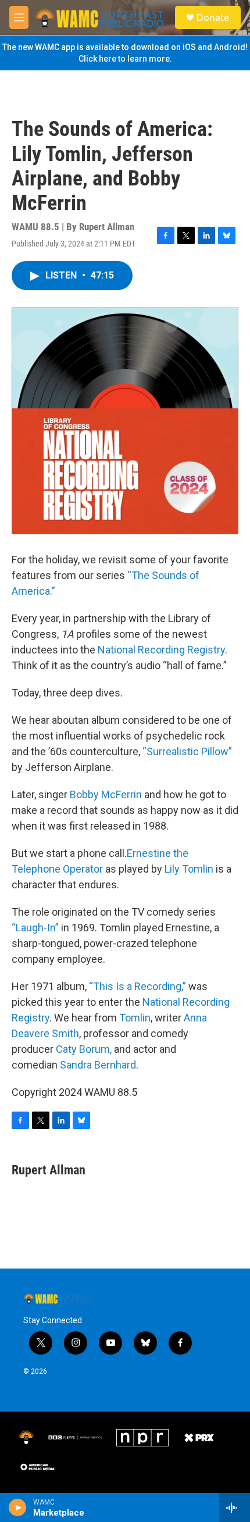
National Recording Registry (161, 650)
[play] (17, 1507)
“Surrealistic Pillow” (187, 751)
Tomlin (135, 1018)
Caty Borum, (84, 1049)
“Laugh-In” (35, 927)
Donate (213, 17)
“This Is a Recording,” (137, 986)
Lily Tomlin (189, 869)
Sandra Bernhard (98, 1065)
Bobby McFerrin (106, 794)
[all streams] (234, 1507)
